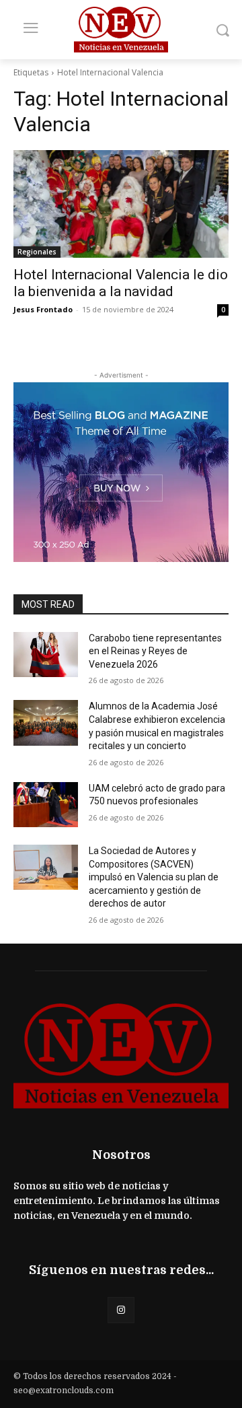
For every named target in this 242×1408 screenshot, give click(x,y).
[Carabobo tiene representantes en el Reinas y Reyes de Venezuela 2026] (45, 654)
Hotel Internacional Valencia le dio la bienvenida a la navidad (120, 283)
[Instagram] (121, 1310)
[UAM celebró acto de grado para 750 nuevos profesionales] (45, 804)
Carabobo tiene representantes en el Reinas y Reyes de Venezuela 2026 (155, 651)
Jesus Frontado (43, 309)
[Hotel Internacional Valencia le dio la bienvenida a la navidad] (121, 204)
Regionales (36, 251)
